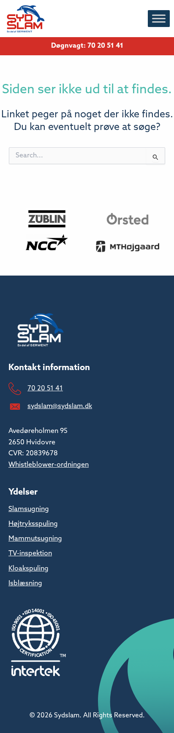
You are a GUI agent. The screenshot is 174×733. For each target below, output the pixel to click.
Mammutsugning (35, 539)
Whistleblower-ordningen (48, 465)
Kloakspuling (28, 568)
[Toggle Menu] (159, 18)
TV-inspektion (30, 553)
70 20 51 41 (45, 388)
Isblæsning (25, 583)
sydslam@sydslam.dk (59, 406)
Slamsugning (28, 509)
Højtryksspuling (33, 524)
